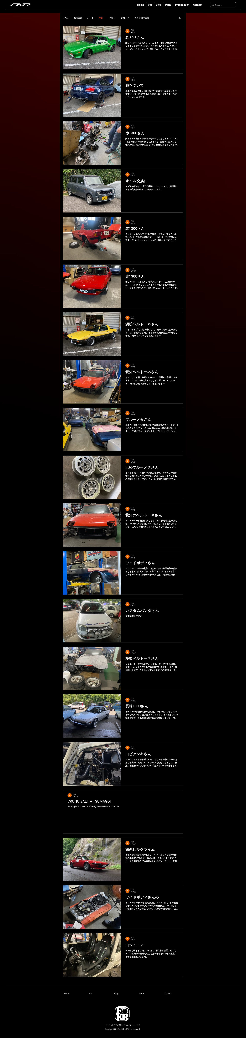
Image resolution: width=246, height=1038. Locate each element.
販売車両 (78, 18)
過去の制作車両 (142, 18)
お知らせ (125, 18)
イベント (112, 18)
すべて (66, 18)
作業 (101, 18)
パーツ (90, 18)
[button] (180, 18)
